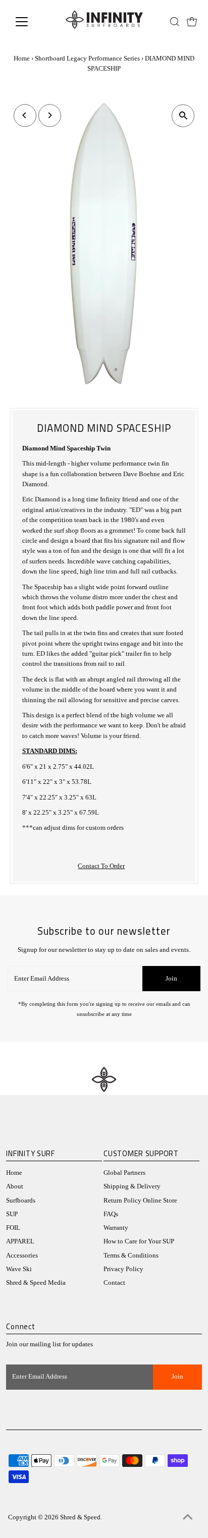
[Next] (49, 115)
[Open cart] (192, 22)
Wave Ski (19, 1269)
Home (22, 58)
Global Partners (124, 1172)
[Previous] (25, 115)
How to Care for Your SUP (138, 1241)
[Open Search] (174, 21)
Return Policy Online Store (140, 1200)
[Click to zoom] (183, 115)
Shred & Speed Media (36, 1282)
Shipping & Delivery (132, 1186)
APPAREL (20, 1241)
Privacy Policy (123, 1269)
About (14, 1186)
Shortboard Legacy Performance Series (87, 58)
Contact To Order (101, 866)
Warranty (115, 1227)
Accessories (22, 1255)
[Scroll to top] (188, 1518)
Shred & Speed (80, 1517)
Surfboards (20, 1200)
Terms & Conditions (131, 1255)
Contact (114, 1282)
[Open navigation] (31, 21)
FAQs (110, 1214)
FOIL (13, 1227)
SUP (12, 1214)
